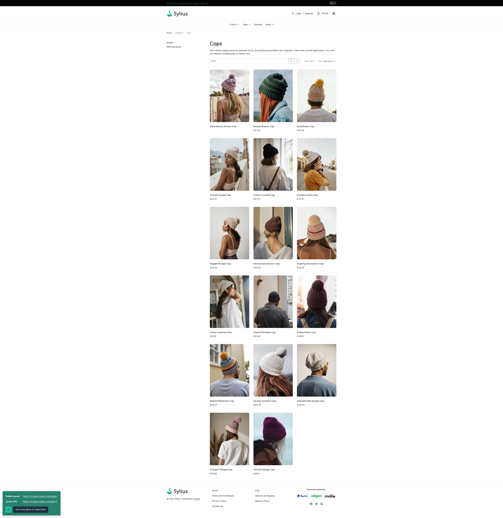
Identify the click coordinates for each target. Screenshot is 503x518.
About (215, 490)
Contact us (217, 506)
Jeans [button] (268, 24)
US (332, 3)
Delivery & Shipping (265, 495)
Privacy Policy (219, 501)
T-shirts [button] (232, 24)
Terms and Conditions (223, 495)
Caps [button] (245, 24)
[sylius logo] (177, 13)
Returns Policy (262, 501)
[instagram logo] (311, 503)
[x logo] (321, 503)
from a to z (326, 61)
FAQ (257, 490)
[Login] (333, 13)
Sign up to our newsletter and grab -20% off (187, 3)
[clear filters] (297, 60)
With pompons (174, 46)
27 (309, 61)
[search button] (291, 60)
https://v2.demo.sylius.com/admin (40, 496)
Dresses (258, 24)
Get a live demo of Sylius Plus (31, 509)
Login (298, 13)
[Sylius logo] (177, 491)
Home (169, 33)
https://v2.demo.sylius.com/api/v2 (40, 501)
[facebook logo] (316, 503)
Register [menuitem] (309, 13)
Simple (170, 42)
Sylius (197, 498)
